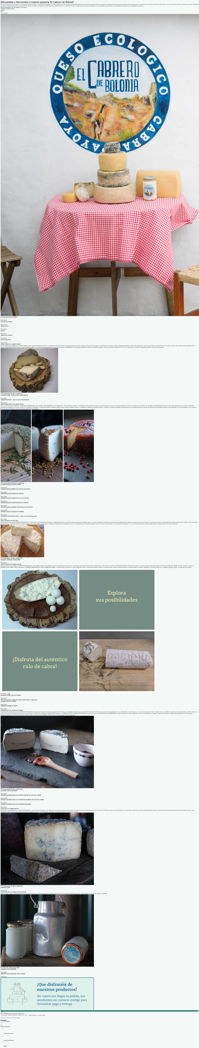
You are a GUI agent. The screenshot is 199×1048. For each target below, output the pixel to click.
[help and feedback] (1, 1024)
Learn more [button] (23, 7)
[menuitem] (101, 1031)
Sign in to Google (5, 7)
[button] (99, 1011)
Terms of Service (33, 1015)
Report (18, 1017)
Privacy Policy (41, 1015)
